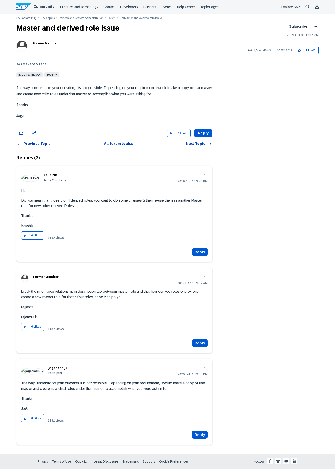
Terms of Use (61, 461)
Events (167, 7)
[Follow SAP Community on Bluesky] (278, 461)
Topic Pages (210, 7)
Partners (149, 7)
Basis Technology (29, 74)
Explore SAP (290, 7)
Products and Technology (79, 7)
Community (44, 6)
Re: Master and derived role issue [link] (141, 18)
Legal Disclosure (106, 461)
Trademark (130, 461)
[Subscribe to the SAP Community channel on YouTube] (286, 461)
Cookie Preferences (174, 461)
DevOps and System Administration (81, 18)
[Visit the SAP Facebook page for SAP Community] (270, 461)
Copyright (82, 461)
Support (149, 461)
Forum (112, 18)
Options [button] (314, 26)
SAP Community (26, 18)
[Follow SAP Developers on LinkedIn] (294, 461)
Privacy (43, 461)
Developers (129, 7)
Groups (109, 7)
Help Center (186, 7)
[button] (299, 50)
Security (51, 74)
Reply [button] (203, 133)
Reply (200, 252)
